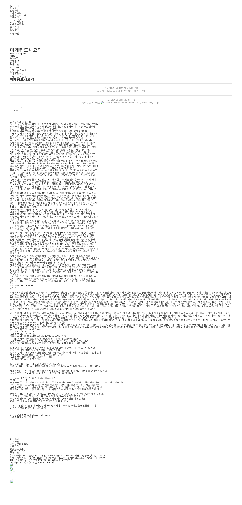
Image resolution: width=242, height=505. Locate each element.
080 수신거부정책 (19, 451)
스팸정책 (14, 446)
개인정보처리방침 (19, 444)
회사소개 (14, 67)
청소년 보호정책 (18, 448)
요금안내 (14, 60)
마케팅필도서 (17, 74)
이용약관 (14, 441)
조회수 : (136, 91)
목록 (15, 110)
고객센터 (14, 65)
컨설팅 (13, 62)
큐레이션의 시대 (25, 417)
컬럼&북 (14, 72)
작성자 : (101, 91)
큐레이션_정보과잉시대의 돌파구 (34, 415)
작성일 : (117, 91)
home (12, 56)
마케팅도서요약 (18, 76)
